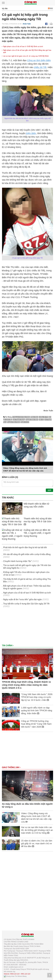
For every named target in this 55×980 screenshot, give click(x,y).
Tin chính (7, 645)
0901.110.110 (25, 974)
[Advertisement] (27, 627)
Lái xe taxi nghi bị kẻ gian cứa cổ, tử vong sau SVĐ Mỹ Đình (26, 56)
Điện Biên (30, 133)
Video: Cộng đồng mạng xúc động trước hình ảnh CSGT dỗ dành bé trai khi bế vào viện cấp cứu (36, 817)
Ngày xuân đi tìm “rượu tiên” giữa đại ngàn (22, 599)
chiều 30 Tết (40, 67)
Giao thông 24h (11, 767)
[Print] (51, 24)
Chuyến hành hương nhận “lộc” (17, 561)
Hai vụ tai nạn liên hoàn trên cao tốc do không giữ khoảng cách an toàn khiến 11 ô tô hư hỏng (37, 830)
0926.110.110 (15, 974)
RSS (51, 8)
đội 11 (41, 420)
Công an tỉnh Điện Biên (39, 60)
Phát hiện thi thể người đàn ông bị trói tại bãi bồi (25, 547)
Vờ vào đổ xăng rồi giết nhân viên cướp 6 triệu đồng (27, 554)
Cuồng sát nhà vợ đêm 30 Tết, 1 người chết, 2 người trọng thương (37, 533)
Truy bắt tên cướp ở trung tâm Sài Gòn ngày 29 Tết (26, 604)
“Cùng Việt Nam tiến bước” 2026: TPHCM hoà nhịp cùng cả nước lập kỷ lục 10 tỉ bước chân (37, 697)
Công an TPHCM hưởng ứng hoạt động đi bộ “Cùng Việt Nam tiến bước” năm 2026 (36, 724)
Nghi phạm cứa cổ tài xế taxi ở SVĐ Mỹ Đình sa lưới (23, 46)
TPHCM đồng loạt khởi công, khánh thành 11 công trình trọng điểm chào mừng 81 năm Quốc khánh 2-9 (26, 685)
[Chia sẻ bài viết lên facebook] (46, 24)
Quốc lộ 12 (25, 422)
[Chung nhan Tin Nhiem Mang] (15, 976)
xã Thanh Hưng (19, 420)
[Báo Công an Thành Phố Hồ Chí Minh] (30, 3)
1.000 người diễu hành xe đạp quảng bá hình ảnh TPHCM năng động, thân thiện (36, 711)
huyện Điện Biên (32, 420)
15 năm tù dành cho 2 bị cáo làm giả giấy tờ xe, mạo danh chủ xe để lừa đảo (36, 843)
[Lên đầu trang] (49, 975)
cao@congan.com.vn (16, 967)
